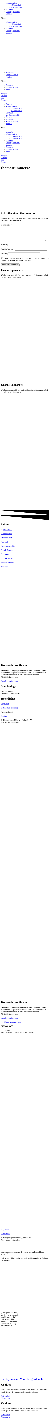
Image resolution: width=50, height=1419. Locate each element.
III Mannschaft (6, 538)
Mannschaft (7, 530)
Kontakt (9, 77)
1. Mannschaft (16, 108)
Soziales (9, 14)
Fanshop (4, 566)
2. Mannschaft (16, 111)
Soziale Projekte (7, 550)
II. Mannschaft (16, 7)
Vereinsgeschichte (13, 12)
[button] (25, 18)
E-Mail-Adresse (8, 249)
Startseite (9, 104)
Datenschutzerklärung (9, 708)
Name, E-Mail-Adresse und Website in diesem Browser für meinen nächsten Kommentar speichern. (25, 259)
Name (4, 245)
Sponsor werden (12, 75)
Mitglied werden (7, 562)
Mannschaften (11, 3)
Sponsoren (10, 73)
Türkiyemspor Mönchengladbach (22, 1379)
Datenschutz (5, 1234)
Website (4, 254)
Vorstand (9, 9)
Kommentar (6, 225)
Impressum (5, 704)
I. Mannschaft (16, 5)
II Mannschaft (6, 534)
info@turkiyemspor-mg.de (11, 1022)
